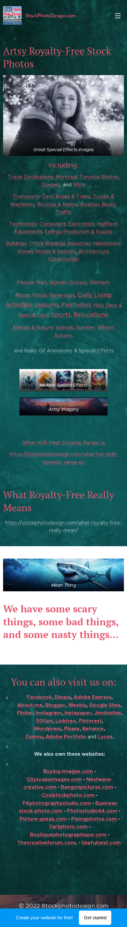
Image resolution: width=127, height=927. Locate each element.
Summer (85, 327)
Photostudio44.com (92, 811)
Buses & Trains (73, 196)
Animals (64, 327)
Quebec (50, 185)
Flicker (25, 713)
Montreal (66, 177)
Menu (118, 15)
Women (58, 282)
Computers (52, 224)
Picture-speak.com (43, 819)
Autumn (63, 335)
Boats (109, 204)
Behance (93, 728)
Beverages (62, 295)
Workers (99, 282)
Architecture (93, 251)
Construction (63, 259)
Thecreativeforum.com (46, 843)
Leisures (47, 305)
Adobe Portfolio (65, 737)
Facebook (39, 697)
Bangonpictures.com (87, 787)
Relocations (91, 315)
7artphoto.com (68, 826)
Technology (23, 224)
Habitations (106, 243)
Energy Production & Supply (78, 232)
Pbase (72, 728)
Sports (61, 315)
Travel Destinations (30, 177)
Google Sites (105, 705)
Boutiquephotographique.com (68, 834)
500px (44, 721)
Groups (78, 282)
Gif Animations (55, 350)
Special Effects (96, 350)
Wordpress (47, 728)
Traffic (63, 212)
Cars (47, 196)
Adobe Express (92, 697)
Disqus (63, 697)
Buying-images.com (68, 771)
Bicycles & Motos (57, 204)
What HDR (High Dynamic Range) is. (63, 443)
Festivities (76, 305)
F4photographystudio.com (57, 803)
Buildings (16, 243)
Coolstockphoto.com (68, 795)
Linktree (65, 721)
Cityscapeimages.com (54, 779)
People (25, 282)
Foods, (40, 295)
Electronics (81, 224)
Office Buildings (47, 243)
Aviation (89, 204)
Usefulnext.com (101, 843)
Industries (79, 243)
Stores (25, 251)
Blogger (55, 705)
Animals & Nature (32, 327)
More (79, 185)
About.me (30, 705)
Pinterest (90, 721)
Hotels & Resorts (56, 251)
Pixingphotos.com (94, 819)
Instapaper (78, 713)
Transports (26, 196)
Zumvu (34, 737)
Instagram (49, 713)
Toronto (89, 177)
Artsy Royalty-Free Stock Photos (57, 57)
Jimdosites (107, 713)
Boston (110, 177)
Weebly (77, 705)
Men (41, 282)
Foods (23, 295)
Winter (105, 327)
